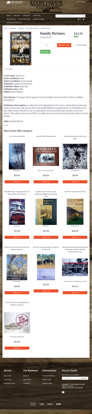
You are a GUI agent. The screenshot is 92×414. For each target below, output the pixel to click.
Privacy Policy (46, 379)
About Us (17, 15)
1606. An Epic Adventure (17, 136)
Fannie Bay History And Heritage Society (75, 281)
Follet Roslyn (17, 281)
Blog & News (11, 19)
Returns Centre (47, 383)
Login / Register (81, 1)
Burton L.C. (46, 226)
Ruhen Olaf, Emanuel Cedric (46, 170)
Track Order (8, 379)
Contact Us (36, 15)
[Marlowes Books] (46, 7)
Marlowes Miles (38, 19)
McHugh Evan (17, 170)
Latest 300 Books (24, 19)
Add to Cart (65, 45)
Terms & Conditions (48, 376)
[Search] (83, 15)
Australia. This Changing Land (46, 136)
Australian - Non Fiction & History (28, 28)
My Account (7, 376)
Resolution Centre (9, 383)
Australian (13, 28)
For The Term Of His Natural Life (75, 191)
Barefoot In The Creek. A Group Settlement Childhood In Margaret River (46, 194)
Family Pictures (45, 28)
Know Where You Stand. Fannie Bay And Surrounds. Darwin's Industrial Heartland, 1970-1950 (75, 249)
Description (9, 69)
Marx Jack (17, 226)
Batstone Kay (75, 170)
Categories (26, 15)
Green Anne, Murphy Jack (17, 336)
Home (9, 15)
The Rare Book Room (14, 23)
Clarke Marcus (75, 226)
